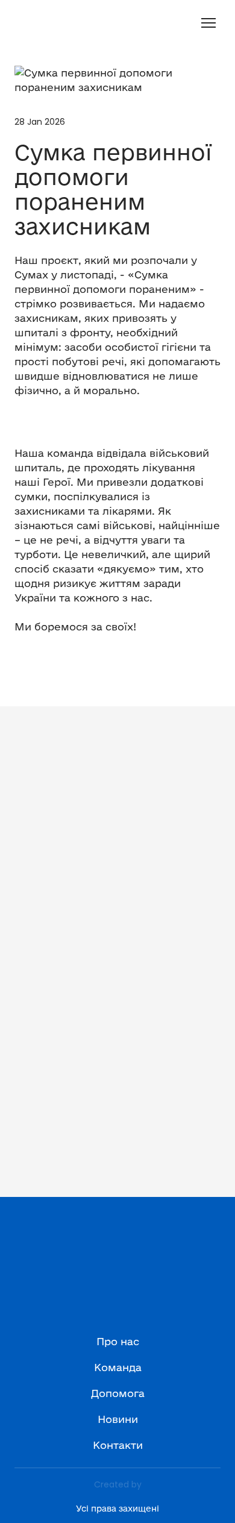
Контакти (118, 1445)
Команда (118, 1367)
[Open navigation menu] (208, 23)
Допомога (118, 1393)
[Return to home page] (28, 23)
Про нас (117, 1341)
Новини (118, 1419)
